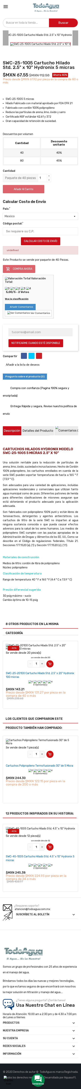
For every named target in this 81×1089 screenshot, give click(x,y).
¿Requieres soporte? (26, 905)
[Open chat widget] (8, 1080)
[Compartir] (24, 356)
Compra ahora (19, 269)
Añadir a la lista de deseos (22, 364)
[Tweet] (31, 356)
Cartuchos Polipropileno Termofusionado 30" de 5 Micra (39, 765)
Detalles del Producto (38, 430)
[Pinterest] (39, 356)
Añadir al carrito (23, 189)
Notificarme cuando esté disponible (35, 343)
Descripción (12, 430)
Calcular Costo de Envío (40, 241)
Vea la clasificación (16, 298)
